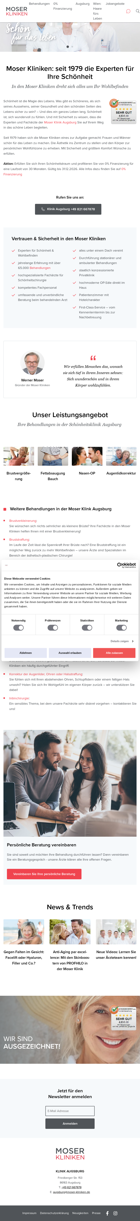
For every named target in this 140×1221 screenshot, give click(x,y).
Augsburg (83, 4)
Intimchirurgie (19, 698)
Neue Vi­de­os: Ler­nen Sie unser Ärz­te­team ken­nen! (116, 955)
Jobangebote (115, 4)
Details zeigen (120, 641)
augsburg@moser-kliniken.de (71, 1192)
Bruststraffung (19, 540)
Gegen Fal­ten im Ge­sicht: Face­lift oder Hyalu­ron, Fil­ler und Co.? (24, 958)
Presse (96, 1213)
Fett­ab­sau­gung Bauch (53, 476)
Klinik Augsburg (70, 1171)
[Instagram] (115, 1213)
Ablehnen (26, 652)
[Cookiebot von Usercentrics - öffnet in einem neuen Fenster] (120, 565)
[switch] (53, 628)
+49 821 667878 (71, 1187)
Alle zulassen (114, 652)
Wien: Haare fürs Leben (97, 11)
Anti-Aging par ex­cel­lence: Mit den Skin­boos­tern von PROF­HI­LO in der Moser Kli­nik (70, 960)
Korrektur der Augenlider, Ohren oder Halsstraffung (45, 674)
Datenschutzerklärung (54, 1213)
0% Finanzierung (62, 6)
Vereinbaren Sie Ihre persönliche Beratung (44, 874)
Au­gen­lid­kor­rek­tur (121, 473)
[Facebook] (107, 1213)
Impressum (29, 1213)
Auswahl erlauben (70, 652)
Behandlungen (39, 4)
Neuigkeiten (80, 1213)
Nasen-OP (87, 473)
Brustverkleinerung (22, 521)
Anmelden (70, 1124)
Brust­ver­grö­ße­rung (19, 476)
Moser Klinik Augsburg (60, 122)
